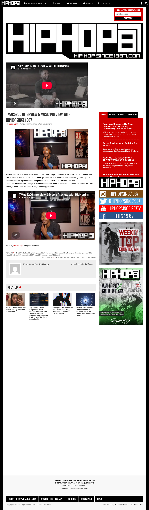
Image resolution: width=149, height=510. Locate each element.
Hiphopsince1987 (52, 253)
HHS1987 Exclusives (62, 257)
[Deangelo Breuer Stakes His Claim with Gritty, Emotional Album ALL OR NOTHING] (63, 299)
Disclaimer (86, 499)
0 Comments (46, 124)
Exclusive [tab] (132, 115)
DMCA (99, 499)
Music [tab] (112, 115)
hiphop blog (27, 253)
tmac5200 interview (41, 255)
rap (73, 253)
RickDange (13, 124)
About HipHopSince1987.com (22, 499)
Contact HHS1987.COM (52, 499)
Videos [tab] (121, 115)
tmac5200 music (55, 255)
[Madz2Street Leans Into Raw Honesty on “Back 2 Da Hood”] (16, 299)
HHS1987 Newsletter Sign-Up (128, 10)
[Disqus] (51, 360)
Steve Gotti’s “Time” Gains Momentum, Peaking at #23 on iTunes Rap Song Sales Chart (85, 311)
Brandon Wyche (121, 505)
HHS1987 (19, 253)
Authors (72, 499)
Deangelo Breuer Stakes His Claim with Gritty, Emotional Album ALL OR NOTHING (63, 311)
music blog (62, 253)
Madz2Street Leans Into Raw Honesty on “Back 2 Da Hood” (16, 310)
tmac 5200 (88, 253)
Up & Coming (85, 257)
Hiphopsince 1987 (38, 253)
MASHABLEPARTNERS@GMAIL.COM (74, 488)
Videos (93, 257)
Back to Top (138, 505)
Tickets (104, 3)
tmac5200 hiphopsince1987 (24, 255)
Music (73, 257)
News (69, 253)
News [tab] (103, 114)
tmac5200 (9, 255)
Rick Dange (79, 253)
